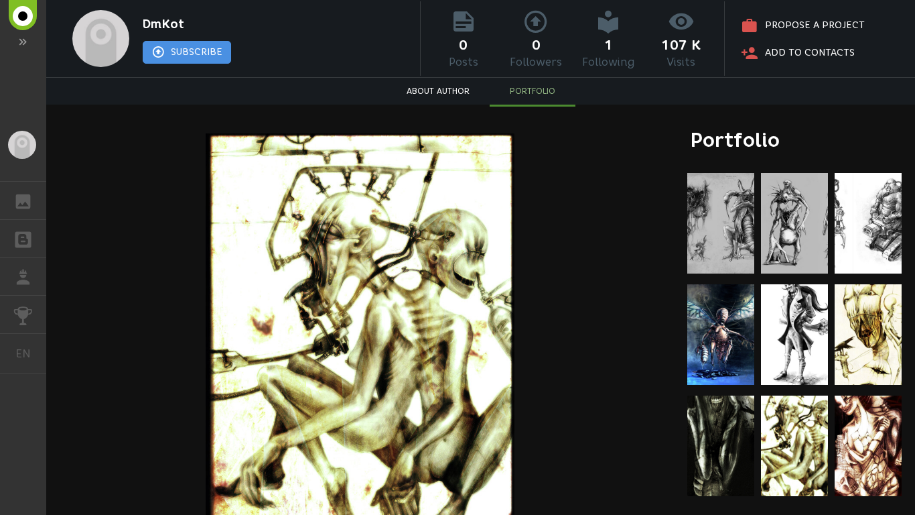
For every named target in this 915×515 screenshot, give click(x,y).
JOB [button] (23, 277)
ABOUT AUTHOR (438, 91)
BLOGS (23, 239)
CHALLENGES (23, 314)
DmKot (163, 24)
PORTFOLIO (532, 91)
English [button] (30, 353)
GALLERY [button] (23, 200)
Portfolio (735, 140)
